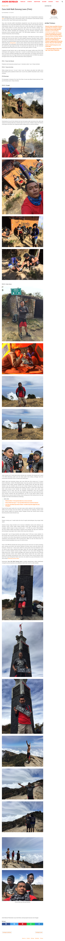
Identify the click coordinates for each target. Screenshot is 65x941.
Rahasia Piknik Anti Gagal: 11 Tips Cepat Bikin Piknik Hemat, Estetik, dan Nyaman (21, 502)
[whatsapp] (31, 924)
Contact (28, 938)
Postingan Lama (39, 932)
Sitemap (32, 938)
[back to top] (62, 938)
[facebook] (6, 924)
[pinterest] (22, 924)
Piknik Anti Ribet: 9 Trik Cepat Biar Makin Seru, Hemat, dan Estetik (18, 500)
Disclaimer (37, 938)
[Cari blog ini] (62, 1)
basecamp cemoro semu (13, 558)
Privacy (41, 938)
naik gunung (13, 42)
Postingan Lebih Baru (7, 932)
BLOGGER (44, 1)
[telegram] (39, 924)
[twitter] (14, 924)
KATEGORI (50, 1)
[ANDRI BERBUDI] (10, 1)
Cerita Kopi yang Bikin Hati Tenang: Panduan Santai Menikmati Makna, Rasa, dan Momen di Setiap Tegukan (53, 34)
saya (3, 18)
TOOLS (57, 1)
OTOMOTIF (29, 1)
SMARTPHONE (37, 1)
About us (24, 938)
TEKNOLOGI (22, 1)
